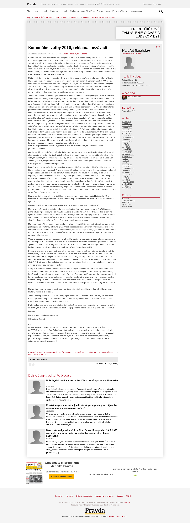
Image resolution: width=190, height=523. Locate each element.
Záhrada (90, 4)
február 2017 (127, 165)
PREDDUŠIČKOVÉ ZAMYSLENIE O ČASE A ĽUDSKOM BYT (57, 18)
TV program (126, 204)
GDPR (128, 496)
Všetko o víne (127, 206)
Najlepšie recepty (128, 201)
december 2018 (128, 137)
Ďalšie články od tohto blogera (50, 375)
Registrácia (147, 4)
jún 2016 (125, 178)
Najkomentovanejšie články (82, 11)
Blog (29, 11)
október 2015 (127, 184)
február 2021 (127, 131)
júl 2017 (125, 159)
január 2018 (126, 153)
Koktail (63, 4)
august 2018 (127, 141)
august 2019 (127, 133)
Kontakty (59, 496)
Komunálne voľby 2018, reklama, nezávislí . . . (100, 18)
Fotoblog (125, 199)
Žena (76, 4)
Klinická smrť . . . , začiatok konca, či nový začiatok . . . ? (96, 352)
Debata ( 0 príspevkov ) (39, 359)
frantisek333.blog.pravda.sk (131, 53)
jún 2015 (125, 186)
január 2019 (126, 135)
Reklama (69, 496)
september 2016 (128, 172)
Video (105, 4)
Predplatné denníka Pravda (61, 476)
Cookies (120, 496)
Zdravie (70, 4)
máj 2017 (125, 163)
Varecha (83, 4)
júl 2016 (125, 176)
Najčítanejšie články (59, 11)
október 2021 (127, 128)
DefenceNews (114, 4)
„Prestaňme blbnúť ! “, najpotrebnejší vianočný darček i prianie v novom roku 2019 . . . (49, 353)
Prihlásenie (157, 4)
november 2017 (128, 155)
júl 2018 (125, 143)
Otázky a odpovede (84, 496)
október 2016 (127, 170)
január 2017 (126, 166)
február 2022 (127, 126)
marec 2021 (126, 130)
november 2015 (128, 182)
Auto (58, 4)
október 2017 (127, 157)
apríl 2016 (126, 180)
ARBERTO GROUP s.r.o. (118, 516)
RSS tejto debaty (111, 364)
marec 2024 (126, 122)
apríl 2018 (126, 147)
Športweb (51, 4)
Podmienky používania (104, 496)
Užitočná (98, 4)
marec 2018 (126, 149)
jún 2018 (125, 145)
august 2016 (127, 174)
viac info (127, 502)
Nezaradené (82, 54)
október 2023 (127, 124)
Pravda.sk (126, 202)
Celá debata (99, 364)
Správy (43, 4)
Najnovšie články (40, 11)
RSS (158, 47)
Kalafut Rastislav (69, 54)
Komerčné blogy (119, 11)
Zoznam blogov (104, 11)
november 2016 (128, 168)
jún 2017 (125, 161)
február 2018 (127, 151)
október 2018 (127, 139)
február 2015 (127, 188)
